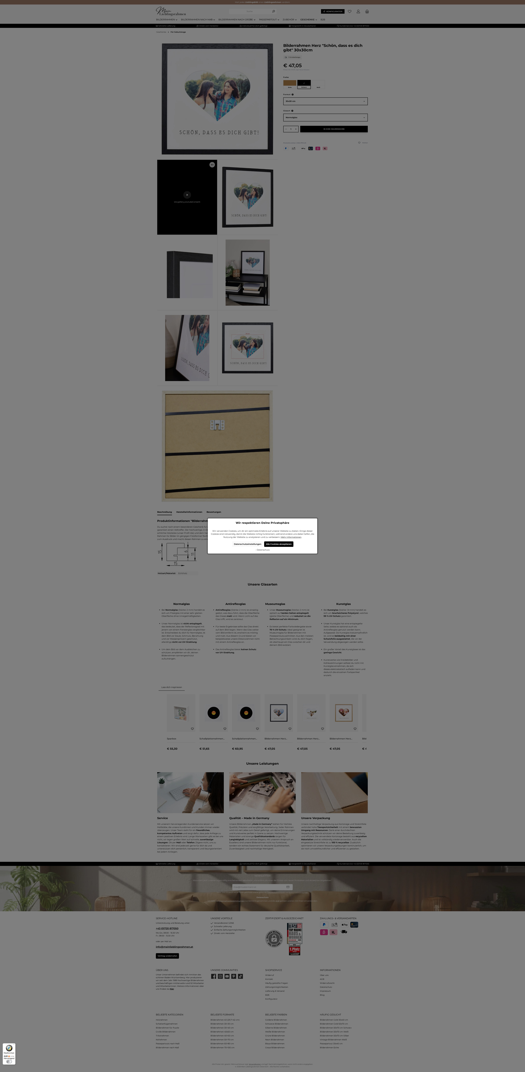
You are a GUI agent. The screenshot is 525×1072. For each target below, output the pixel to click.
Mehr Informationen (291, 537)
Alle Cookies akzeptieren (279, 544)
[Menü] (13, 1045)
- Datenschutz (262, 549)
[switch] (9, 1061)
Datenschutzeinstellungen (247, 544)
